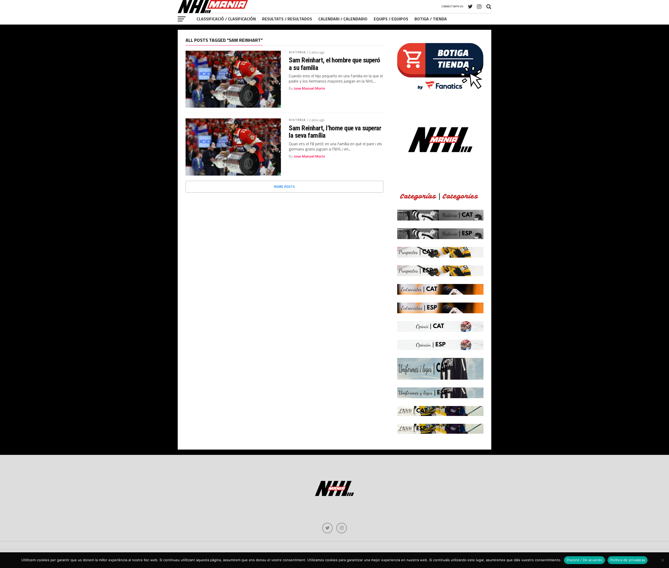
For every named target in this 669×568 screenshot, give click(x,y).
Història (297, 119)
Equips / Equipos (391, 19)
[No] (662, 560)
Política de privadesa (627, 560)
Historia (297, 52)
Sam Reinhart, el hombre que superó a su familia (334, 63)
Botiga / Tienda (430, 19)
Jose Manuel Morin (309, 88)
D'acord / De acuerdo (584, 560)
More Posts (284, 186)
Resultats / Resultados (287, 19)
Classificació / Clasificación (226, 19)
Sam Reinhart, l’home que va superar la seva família (335, 131)
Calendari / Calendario (342, 19)
